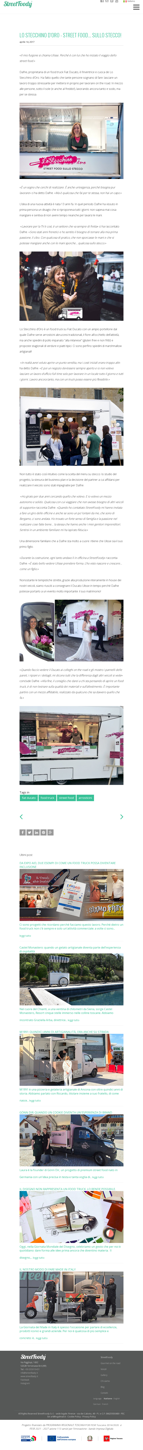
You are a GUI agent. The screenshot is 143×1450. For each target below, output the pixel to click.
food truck (47, 798)
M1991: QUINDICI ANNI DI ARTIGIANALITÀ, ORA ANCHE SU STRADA (64, 1032)
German (97, 1404)
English (117, 1398)
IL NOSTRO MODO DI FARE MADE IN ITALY (48, 1269)
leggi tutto (25, 935)
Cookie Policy (74, 1416)
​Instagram (25, 1383)
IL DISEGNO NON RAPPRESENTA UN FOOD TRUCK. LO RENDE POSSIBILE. (68, 1189)
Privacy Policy (89, 1416)
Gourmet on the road (110, 1363)
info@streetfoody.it (29, 1372)
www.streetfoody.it (29, 1376)
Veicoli (104, 1369)
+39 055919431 (32, 1369)
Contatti (104, 1392)
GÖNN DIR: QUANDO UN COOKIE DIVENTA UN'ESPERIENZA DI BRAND (66, 1112)
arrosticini (85, 798)
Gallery (104, 1375)
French (105, 1404)
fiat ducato (29, 798)
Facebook (25, 1379)
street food (66, 798)
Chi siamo (105, 1381)
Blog (102, 1386)
